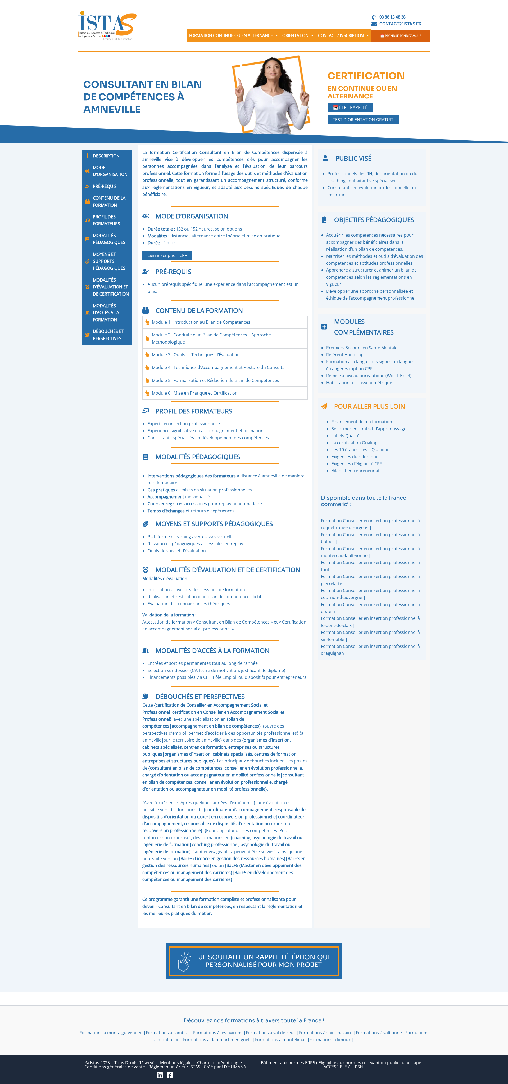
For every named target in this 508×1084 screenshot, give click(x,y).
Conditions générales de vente (114, 1067)
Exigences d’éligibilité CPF (357, 464)
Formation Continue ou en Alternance (231, 35)
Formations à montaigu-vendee (111, 1033)
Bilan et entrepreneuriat (356, 470)
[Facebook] (169, 1075)
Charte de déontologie (219, 1062)
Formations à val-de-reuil (271, 1033)
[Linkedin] (159, 1075)
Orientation (295, 35)
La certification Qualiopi (355, 443)
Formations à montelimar (280, 1039)
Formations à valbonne (379, 1033)
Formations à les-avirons (217, 1033)
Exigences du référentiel (355, 456)
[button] (233, 35)
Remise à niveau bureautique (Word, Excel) (368, 375)
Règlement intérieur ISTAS (174, 1067)
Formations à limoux (330, 1039)
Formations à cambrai (168, 1033)
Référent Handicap (345, 355)
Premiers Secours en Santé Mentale (361, 348)
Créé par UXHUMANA (225, 1067)
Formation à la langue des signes (359, 361)
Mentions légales (177, 1062)
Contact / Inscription (341, 35)
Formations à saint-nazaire (325, 1033)
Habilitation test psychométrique (359, 383)
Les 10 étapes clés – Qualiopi (360, 450)
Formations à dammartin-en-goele (217, 1039)
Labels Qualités (347, 436)
